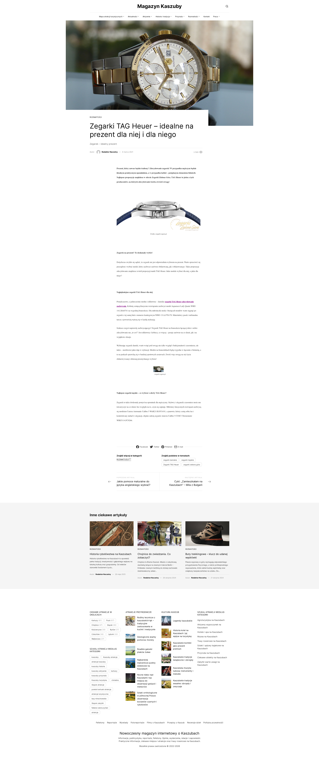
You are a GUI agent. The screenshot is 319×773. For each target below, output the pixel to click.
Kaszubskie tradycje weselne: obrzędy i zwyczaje (182, 683)
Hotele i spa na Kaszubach (209, 632)
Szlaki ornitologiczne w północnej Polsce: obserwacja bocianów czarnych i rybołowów (147, 698)
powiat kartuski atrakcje (101, 689)
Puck (110, 620)
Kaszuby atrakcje (110, 657)
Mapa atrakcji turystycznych (110, 16)
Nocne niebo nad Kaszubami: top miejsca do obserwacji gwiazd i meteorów (146, 680)
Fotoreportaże (137, 722)
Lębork (113, 634)
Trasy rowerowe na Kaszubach (211, 641)
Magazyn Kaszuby (159, 6)
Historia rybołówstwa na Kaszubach (110, 554)
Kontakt (206, 16)
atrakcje (95, 712)
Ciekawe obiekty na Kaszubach (212, 657)
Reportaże (112, 722)
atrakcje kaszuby (99, 662)
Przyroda (179, 16)
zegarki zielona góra (191, 465)
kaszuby (95, 657)
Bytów (114, 630)
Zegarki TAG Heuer (171, 465)
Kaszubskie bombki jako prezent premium (182, 646)
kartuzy (114, 671)
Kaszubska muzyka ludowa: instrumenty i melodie (183, 671)
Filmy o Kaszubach (156, 722)
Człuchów (98, 634)
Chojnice (97, 625)
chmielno (115, 680)
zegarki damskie (170, 460)
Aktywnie (146, 16)
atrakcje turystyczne (100, 694)
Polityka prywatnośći (213, 722)
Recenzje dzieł (194, 722)
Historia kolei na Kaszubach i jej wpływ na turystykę (182, 633)
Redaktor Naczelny (110, 152)
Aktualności (132, 16)
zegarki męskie (187, 460)
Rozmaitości (193, 16)
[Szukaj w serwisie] (227, 6)
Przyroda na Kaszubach (208, 653)
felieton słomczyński (100, 708)
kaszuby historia (98, 666)
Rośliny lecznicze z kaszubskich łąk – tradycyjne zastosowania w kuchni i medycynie (146, 623)
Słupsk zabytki (98, 703)
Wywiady (124, 722)
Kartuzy (97, 620)
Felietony (100, 722)
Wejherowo (98, 639)
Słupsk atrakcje (98, 685)
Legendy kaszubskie (182, 620)
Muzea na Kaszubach (207, 636)
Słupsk (112, 625)
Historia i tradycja (163, 16)
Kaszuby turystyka (99, 680)
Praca (215, 16)
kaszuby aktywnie (99, 671)
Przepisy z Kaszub (176, 722)
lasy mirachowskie (99, 699)
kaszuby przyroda (99, 675)
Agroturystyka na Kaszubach (211, 620)
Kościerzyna (98, 630)
